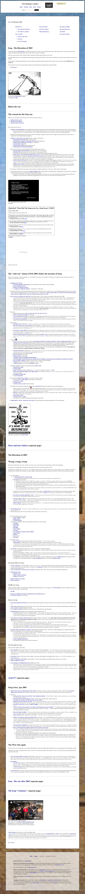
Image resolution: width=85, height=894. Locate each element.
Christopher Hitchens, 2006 (19, 498)
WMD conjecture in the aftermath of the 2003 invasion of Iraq (26, 154)
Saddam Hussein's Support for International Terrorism (24, 141)
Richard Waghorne (17, 503)
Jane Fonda (15, 537)
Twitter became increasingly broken (47, 871)
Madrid (27, 626)
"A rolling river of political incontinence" (21, 288)
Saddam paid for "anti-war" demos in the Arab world (22, 400)
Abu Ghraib (62, 31)
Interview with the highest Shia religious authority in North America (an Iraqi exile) (30, 727)
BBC (58, 833)
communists (31, 363)
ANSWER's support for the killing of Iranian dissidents (25, 357)
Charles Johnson (11, 832)
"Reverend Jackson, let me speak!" (20, 316)
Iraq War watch (16, 573)
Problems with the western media (18, 578)
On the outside (16, 542)
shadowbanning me (33, 872)
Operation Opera (16, 152)
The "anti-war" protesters (23, 31)
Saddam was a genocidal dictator (18, 129)
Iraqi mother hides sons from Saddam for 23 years (23, 698)
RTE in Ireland (57, 587)
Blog (30, 7)
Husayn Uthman (56, 558)
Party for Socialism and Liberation (64, 341)
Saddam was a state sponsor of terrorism (19, 138)
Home (21, 7)
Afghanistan (40, 567)
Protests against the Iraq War (19, 286)
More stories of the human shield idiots (21, 495)
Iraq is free (20, 39)
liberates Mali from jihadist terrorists (26, 822)
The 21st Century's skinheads (19, 360)
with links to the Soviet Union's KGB (21, 342)
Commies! (15, 362)
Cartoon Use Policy (14, 97)
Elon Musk (28, 876)
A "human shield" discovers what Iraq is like (22, 477)
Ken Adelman (14, 761)
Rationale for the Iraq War (16, 120)
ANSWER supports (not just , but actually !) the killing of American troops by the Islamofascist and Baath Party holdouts (43, 359)
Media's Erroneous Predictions (19, 575)
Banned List (43, 880)
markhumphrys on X (61, 3)
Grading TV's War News (18, 576)
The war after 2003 (43, 26)
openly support (25, 379)
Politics (31, 856)
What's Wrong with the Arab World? (19, 659)
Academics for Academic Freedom (54, 880)
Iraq (9, 22)
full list (11, 237)
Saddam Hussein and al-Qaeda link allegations (23, 146)
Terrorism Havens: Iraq (18, 144)
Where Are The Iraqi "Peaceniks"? (20, 314)
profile (24, 396)
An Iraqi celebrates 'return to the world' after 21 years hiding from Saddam (29, 696)
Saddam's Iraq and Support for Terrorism (22, 142)
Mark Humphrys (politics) (30, 4)
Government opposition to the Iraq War (21, 284)
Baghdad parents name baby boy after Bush (22, 701)
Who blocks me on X (59, 864)
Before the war (18, 26)
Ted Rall (15, 534)
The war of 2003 (18, 34)
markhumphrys (42, 869)
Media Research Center (16, 572)
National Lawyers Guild (22, 378)
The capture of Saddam (65, 26)
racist (27, 333)
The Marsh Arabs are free (18, 704)
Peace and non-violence (65, 34)
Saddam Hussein (21, 51)
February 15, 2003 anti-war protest (20, 287)
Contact (39, 7)
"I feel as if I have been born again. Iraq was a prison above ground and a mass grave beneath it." (33, 707)
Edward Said (16, 524)
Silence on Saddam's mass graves (18, 660)
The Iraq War (14, 67)
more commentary (19, 375)
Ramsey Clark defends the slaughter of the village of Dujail (25, 371)
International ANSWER (39, 341)
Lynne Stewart (38, 386)
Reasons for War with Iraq (16, 121)
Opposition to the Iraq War (16, 283)
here (24, 96)
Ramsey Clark (38, 365)
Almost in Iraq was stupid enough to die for (23, 691)
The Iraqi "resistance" (44, 29)
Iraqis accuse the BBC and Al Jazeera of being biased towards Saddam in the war (28, 594)
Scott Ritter (15, 523)
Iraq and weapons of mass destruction (21, 150)
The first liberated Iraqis (16, 509)
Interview (15, 392)
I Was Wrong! (16, 479)
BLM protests (36, 882)
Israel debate (54, 882)
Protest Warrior (24, 434)
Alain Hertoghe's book (15, 611)
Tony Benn (15, 530)
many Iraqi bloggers (37, 558)
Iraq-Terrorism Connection (19, 145)
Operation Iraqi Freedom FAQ (17, 123)
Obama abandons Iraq (44, 31)
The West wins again (22, 41)
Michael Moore (16, 533)
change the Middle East (34, 171)
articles (18, 367)
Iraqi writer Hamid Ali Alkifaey (20, 712)
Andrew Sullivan (16, 517)
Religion (36, 856)
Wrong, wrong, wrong (22, 36)
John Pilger (15, 527)
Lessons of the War (15, 770)
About (34, 7)
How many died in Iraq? (65, 29)
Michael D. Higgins (34, 704)
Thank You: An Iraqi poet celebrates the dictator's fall (24, 717)
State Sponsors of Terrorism (19, 139)
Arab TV (12, 677)
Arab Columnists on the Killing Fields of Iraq (20, 663)
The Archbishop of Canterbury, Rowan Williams (23, 531)
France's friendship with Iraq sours (20, 639)
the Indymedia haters (50, 833)
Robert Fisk (15, 526)
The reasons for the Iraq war (24, 29)
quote (23, 517)
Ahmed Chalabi (16, 715)
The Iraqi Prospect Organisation (20, 319)
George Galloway (16, 529)
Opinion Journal (16, 519)
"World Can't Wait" (17, 363)
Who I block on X (32, 867)
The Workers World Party (50, 341)
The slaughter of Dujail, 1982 (19, 374)
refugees (46, 492)
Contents (26, 7)
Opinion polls (60, 556)
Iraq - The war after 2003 (19, 781)
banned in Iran (28, 861)
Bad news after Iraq (15, 580)
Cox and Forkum (17, 96)
